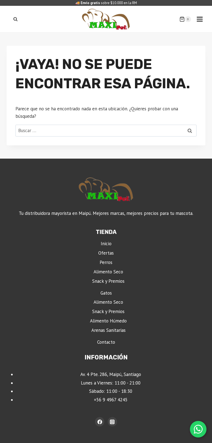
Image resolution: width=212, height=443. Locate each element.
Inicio (106, 244)
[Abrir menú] (199, 19)
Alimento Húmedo (108, 321)
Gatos (106, 293)
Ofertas (106, 253)
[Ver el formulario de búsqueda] (15, 19)
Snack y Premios (108, 281)
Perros (106, 262)
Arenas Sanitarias (108, 330)
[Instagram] (112, 421)
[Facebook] (99, 421)
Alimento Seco (108, 272)
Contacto (106, 342)
